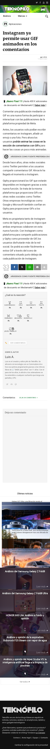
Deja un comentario (27, 398)
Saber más (40, 105)
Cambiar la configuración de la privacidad (31, 745)
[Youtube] (43, 2)
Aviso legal (26, 738)
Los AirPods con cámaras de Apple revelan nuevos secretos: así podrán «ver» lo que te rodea (28, 542)
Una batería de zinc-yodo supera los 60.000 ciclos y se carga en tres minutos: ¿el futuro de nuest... (30, 523)
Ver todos (24, 682)
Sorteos (16, 738)
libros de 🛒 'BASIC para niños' (16, 370)
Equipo (35, 738)
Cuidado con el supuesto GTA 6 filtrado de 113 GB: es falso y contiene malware (29, 512)
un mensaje (40, 733)
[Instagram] (47, 2)
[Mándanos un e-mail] (12, 384)
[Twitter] (36, 2)
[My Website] (16, 384)
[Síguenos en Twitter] (8, 384)
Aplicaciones (15, 24)
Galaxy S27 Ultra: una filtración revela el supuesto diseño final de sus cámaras (27, 503)
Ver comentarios (17, 343)
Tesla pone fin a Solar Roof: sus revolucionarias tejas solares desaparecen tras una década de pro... (30, 532)
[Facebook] (40, 2)
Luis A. (45, 57)
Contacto (44, 738)
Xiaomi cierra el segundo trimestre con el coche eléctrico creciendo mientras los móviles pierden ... (30, 552)
